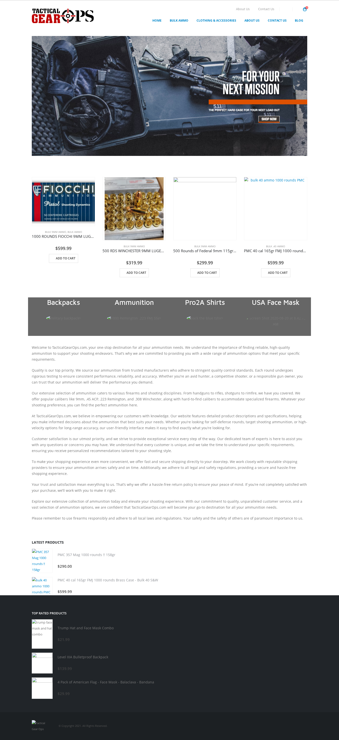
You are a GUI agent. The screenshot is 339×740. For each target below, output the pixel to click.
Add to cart (65, 258)
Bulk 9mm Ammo (55, 232)
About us (252, 20)
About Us (243, 9)
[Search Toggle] (297, 9)
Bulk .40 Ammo (275, 246)
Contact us (277, 20)
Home (157, 20)
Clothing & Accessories (216, 20)
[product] (63, 201)
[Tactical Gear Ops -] (63, 16)
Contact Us (266, 9)
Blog (299, 20)
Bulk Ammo (179, 20)
